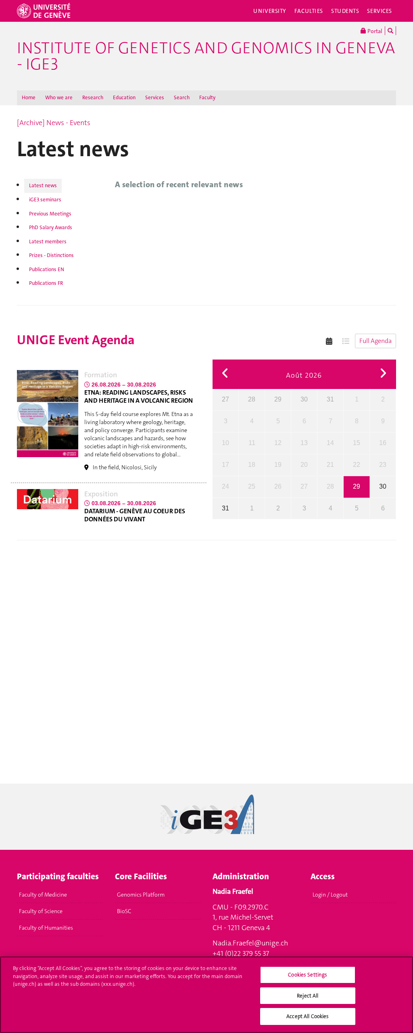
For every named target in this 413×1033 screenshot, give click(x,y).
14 (330, 442)
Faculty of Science (41, 911)
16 (382, 442)
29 (278, 399)
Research (92, 97)
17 (225, 464)
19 (278, 464)
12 (278, 442)
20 (304, 464)
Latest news (43, 185)
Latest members (48, 241)
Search (182, 97)
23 (382, 464)
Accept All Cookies (307, 1016)
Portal (374, 31)
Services (379, 11)
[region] (206, 994)
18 (251, 464)
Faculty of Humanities (46, 927)
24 (225, 486)
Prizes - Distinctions (51, 255)
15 (356, 442)
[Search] (390, 30)
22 (356, 464)
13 (304, 442)
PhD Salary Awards (50, 227)
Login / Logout (330, 894)
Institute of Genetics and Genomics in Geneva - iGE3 (206, 56)
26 (278, 486)
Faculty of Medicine (43, 894)
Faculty (207, 97)
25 (251, 486)
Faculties (308, 11)
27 (225, 399)
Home (28, 97)
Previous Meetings (50, 213)
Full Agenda (375, 341)
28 (251, 399)
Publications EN (46, 269)
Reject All (307, 995)
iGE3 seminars (45, 199)
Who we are (59, 97)
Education (124, 97)
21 (330, 464)
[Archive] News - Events (53, 123)
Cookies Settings (307, 974)
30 (304, 399)
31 (330, 399)
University (269, 11)
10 (225, 442)
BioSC (124, 911)
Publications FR (46, 283)
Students (345, 11)
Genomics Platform (141, 894)
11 (251, 442)
